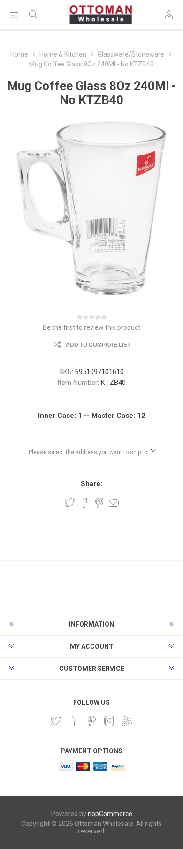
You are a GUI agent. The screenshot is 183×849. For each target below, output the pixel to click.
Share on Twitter (69, 503)
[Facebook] (73, 720)
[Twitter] (55, 720)
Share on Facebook (84, 503)
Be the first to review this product (91, 327)
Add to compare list (98, 345)
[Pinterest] (91, 720)
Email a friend (114, 503)
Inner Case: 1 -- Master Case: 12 (91, 415)
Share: (91, 484)
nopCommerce (110, 813)
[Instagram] (109, 720)
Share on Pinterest (99, 503)
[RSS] (127, 720)
